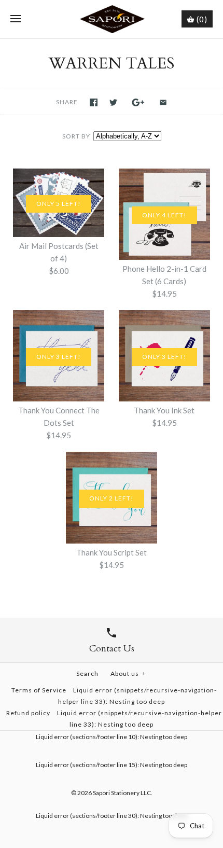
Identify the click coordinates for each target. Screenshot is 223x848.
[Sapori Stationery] (112, 19)
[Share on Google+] (138, 102)
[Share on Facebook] (93, 102)
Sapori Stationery (116, 793)
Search (87, 673)
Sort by (76, 136)
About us (128, 673)
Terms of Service (38, 690)
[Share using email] (163, 102)
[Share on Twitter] (113, 102)
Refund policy (28, 713)
